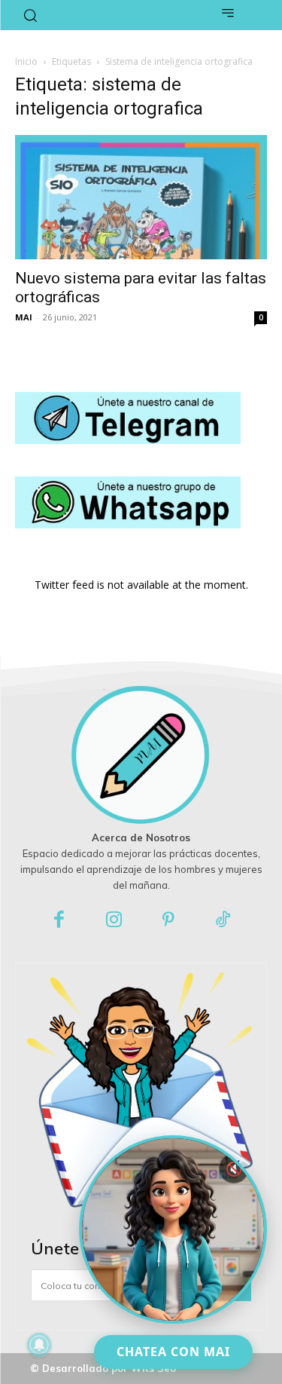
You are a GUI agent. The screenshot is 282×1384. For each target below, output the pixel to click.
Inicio (26, 61)
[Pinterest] (169, 921)
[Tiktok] (223, 921)
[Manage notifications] (39, 1345)
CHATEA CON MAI (173, 1351)
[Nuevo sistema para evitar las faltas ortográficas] (141, 197)
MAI (23, 317)
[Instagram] (114, 921)
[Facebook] (59, 921)
